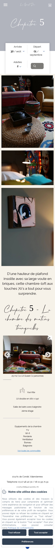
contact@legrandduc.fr (27, 487)
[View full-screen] (49, 338)
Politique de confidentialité (21, 528)
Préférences (27, 541)
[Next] (48, 354)
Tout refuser (14, 532)
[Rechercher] (37, 66)
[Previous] (7, 354)
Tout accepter (41, 532)
